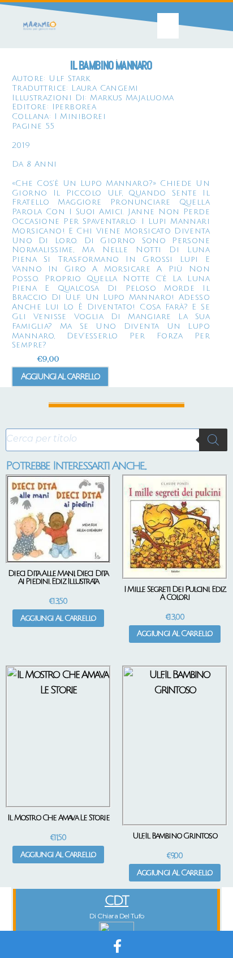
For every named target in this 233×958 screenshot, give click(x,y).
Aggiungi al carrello (60, 376)
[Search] (213, 440)
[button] (168, 26)
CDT (116, 900)
